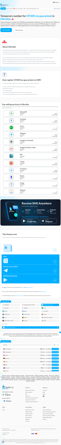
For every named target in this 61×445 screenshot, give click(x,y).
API (38, 8)
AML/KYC (27, 419)
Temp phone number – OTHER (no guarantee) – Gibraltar (36, 375)
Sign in (59, 8)
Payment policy (28, 413)
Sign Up (55, 8)
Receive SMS (55, 349)
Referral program (32, 8)
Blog (44, 392)
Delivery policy (28, 411)
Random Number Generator (49, 411)
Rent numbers (9, 8)
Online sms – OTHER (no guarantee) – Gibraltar (25, 378)
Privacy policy (28, 417)
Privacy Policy (30, 287)
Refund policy (28, 415)
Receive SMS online (29, 390)
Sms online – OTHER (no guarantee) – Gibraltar (20, 376)
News (25, 8)
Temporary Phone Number (49, 415)
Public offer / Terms (29, 410)
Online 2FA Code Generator (31, 398)
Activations (3, 8)
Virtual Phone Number (48, 413)
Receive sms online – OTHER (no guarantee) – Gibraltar (13, 375)
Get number (6, 30)
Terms (22, 287)
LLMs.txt (44, 419)
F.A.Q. (3, 410)
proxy (15, 8)
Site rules (27, 421)
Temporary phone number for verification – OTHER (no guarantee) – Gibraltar (34, 379)
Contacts (45, 390)
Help (28, 8)
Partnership (20, 8)
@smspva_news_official (19, 295)
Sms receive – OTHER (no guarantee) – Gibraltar (40, 376)
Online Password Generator (31, 401)
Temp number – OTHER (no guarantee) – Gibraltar (46, 378)
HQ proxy (27, 396)
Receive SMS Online (47, 417)
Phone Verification (47, 410)
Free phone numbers (30, 399)
